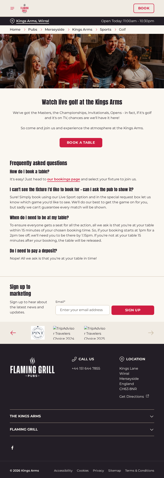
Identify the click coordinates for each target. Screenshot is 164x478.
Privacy (98, 470)
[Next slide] (150, 332)
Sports (105, 29)
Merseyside (54, 29)
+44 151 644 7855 (86, 368)
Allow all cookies (133, 283)
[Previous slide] (13, 332)
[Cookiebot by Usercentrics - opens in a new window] (140, 191)
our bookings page (63, 179)
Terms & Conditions (139, 470)
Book (143, 8)
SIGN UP (133, 310)
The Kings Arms (25, 416)
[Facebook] (12, 447)
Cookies (83, 470)
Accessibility (63, 470)
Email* (60, 302)
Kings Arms (82, 29)
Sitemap (114, 470)
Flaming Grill (24, 429)
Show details (141, 269)
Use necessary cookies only (81, 283)
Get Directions (131, 397)
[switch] (62, 254)
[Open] (12, 8)
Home (15, 29)
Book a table (81, 143)
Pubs (32, 29)
